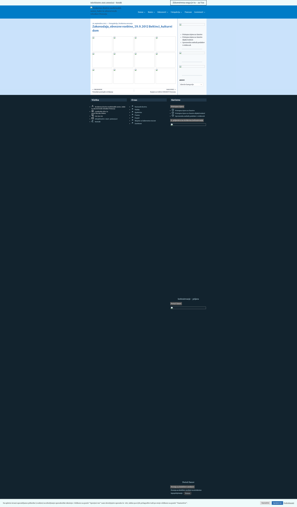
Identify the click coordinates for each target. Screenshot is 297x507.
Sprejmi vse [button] (277, 503)
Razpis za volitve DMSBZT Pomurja (163, 91)
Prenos (187, 493)
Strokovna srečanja (125, 23)
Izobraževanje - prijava (188, 299)
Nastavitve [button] (265, 503)
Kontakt (119, 3)
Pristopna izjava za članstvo (192, 34)
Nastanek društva (141, 107)
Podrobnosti (289, 503)
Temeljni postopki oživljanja (102, 91)
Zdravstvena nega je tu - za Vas (188, 2)
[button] (102, 43)
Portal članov (188, 482)
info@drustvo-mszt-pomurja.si (106, 119)
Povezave (188, 12)
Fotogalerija (113, 23)
